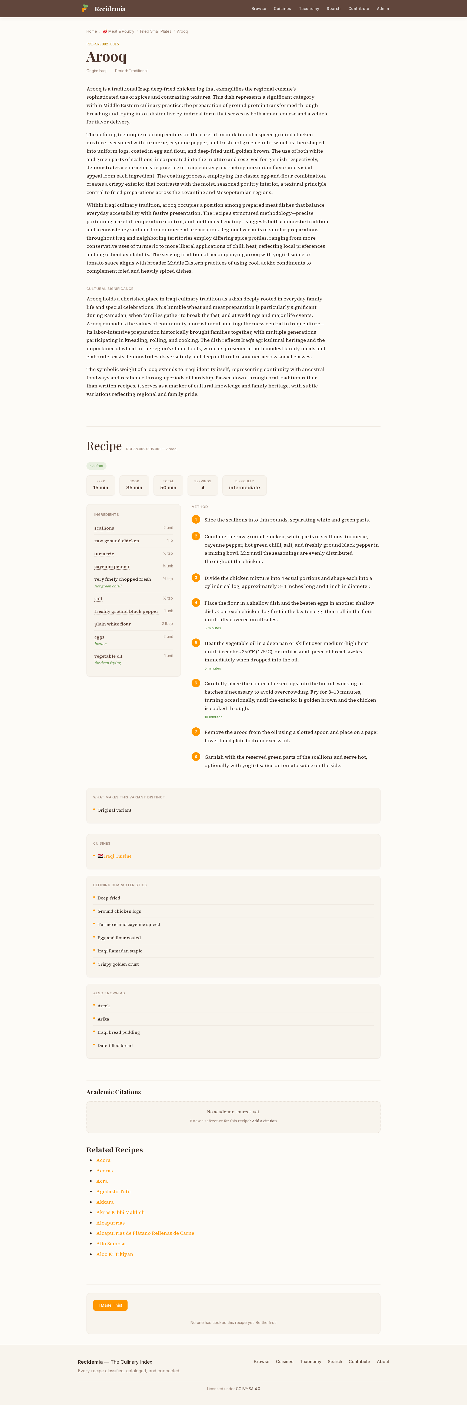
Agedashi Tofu (113, 1191)
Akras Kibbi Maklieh (120, 1212)
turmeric (104, 554)
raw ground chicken (116, 541)
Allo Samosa (111, 1243)
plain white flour (112, 624)
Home (91, 31)
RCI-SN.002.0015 (102, 44)
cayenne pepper (112, 566)
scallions (104, 528)
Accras (104, 1170)
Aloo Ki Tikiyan (114, 1254)
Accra (103, 1160)
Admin (383, 8)
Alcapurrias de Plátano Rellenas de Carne (145, 1233)
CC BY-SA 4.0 (248, 1388)
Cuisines (282, 8)
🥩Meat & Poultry (118, 31)
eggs (99, 637)
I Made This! (110, 1305)
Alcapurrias (110, 1222)
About (383, 1361)
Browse (259, 8)
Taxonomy (309, 8)
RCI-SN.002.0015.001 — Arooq (151, 449)
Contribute (358, 8)
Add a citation (264, 1120)
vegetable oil (108, 656)
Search (334, 8)
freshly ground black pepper (126, 611)
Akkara (105, 1202)
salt (98, 598)
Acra (102, 1180)
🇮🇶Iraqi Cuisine (115, 856)
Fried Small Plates (155, 31)
